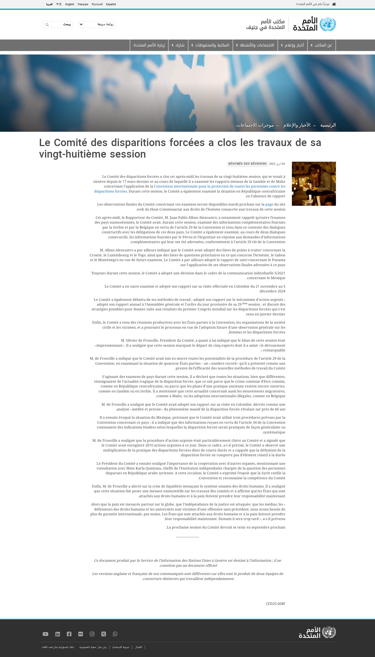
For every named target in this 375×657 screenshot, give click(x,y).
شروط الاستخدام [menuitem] (120, 647)
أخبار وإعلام (294, 45)
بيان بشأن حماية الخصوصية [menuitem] (92, 647)
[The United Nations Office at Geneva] (328, 24)
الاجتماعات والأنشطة (257, 45)
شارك (180, 45)
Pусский (97, 4)
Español (111, 4)
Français (83, 4)
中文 (59, 4)
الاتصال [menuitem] (138, 647)
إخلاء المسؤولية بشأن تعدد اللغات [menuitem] (58, 647)
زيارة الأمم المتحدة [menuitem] (149, 45)
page (269, 205)
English (69, 4)
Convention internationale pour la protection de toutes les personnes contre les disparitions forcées (189, 189)
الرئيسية (328, 125)
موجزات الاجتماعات (255, 125)
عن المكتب (323, 45)
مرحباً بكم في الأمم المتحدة (312, 4)
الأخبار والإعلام (297, 125)
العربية (49, 4)
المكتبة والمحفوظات (212, 45)
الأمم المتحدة (305, 24)
